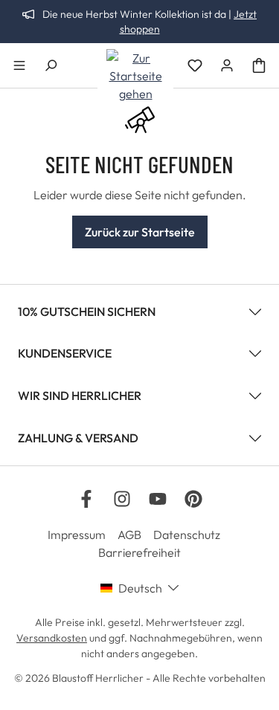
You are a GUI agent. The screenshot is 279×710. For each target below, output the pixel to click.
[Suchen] (50, 65)
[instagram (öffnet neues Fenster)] (122, 499)
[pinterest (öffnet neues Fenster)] (193, 499)
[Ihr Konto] (226, 65)
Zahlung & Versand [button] (78, 437)
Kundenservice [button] (65, 353)
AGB (129, 534)
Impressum (77, 534)
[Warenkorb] (259, 65)
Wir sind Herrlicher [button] (79, 395)
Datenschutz (186, 534)
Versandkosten (51, 638)
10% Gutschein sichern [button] (86, 311)
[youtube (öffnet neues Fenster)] (158, 499)
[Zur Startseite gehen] (135, 76)
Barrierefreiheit (139, 552)
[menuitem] (83, 534)
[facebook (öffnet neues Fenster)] (86, 499)
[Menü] (19, 65)
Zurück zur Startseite (140, 232)
